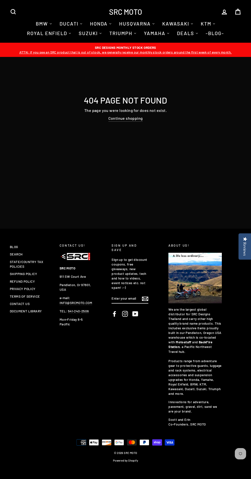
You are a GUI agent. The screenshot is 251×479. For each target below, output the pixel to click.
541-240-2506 (78, 311)
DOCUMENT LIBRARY (26, 311)
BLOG (14, 247)
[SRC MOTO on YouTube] (135, 314)
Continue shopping (125, 118)
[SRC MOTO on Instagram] (125, 314)
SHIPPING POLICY (23, 274)
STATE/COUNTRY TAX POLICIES (26, 264)
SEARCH (16, 254)
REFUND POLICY (22, 281)
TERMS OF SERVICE (25, 296)
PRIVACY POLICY (23, 289)
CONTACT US (20, 304)
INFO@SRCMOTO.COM (76, 303)
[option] (125, 49)
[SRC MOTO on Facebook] (114, 314)
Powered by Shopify (125, 460)
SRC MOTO (125, 11)
